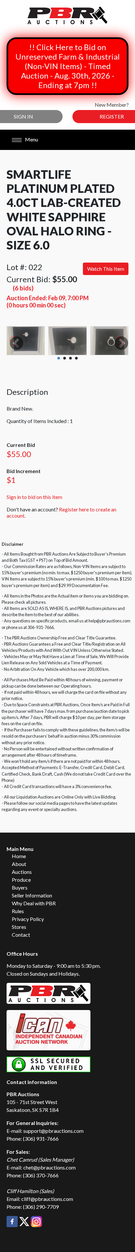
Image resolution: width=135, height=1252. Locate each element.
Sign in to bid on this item (34, 497)
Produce (21, 879)
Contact (21, 934)
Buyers (20, 887)
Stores (19, 927)
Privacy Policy (28, 919)
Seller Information (32, 895)
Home (19, 856)
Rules (18, 911)
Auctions (22, 872)
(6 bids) (23, 288)
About (19, 864)
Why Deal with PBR (34, 903)
